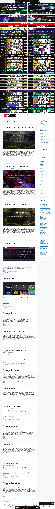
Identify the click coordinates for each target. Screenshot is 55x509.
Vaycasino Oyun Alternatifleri (45, 133)
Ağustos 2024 (42, 177)
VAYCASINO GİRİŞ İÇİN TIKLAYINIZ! (27, 23)
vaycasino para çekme (42, 242)
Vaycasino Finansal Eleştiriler (45, 142)
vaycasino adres (46, 210)
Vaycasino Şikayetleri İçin (13, 271)
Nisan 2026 (42, 162)
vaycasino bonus (43, 218)
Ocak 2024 (41, 187)
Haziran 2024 (42, 180)
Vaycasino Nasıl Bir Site (11, 464)
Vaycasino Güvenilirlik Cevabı (45, 137)
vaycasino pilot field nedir (17, 236)
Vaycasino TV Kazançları (44, 140)
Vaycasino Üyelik (9, 444)
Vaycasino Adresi (43, 123)
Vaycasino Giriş (42, 124)
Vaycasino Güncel (43, 232)
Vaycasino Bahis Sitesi (7, 476)
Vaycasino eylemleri (7, 306)
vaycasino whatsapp (43, 249)
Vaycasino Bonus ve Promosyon (14, 331)
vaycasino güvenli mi (43, 235)
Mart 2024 (41, 184)
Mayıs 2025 (42, 167)
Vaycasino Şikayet (24, 236)
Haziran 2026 (42, 161)
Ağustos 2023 (42, 194)
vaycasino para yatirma (43, 241)
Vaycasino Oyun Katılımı (44, 129)
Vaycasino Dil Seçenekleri (44, 130)
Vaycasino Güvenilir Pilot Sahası (14, 204)
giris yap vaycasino (42, 206)
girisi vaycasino (42, 205)
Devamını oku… (25, 194)
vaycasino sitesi (42, 244)
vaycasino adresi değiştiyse (8, 197)
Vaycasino (5, 270)
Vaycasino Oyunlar (9, 243)
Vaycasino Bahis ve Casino (8, 419)
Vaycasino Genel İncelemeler (44, 139)
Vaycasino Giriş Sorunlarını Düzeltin (9, 363)
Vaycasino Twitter (9, 313)
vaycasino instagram (43, 236)
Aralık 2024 (41, 171)
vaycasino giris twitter (43, 224)
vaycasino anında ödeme (42, 213)
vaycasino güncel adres (43, 233)
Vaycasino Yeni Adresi (11, 426)
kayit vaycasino (42, 209)
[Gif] (27, 55)
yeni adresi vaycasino (43, 254)
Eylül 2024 (41, 175)
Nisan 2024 (42, 183)
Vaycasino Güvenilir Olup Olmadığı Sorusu (18, 127)
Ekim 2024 (41, 174)
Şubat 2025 (42, 168)
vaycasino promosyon (44, 243)
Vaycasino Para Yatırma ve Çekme (15, 351)
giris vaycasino (48, 205)
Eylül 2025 (41, 164)
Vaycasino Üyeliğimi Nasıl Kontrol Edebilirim (17, 381)
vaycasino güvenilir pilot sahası (8, 236)
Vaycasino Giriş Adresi (11, 370)
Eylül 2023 (41, 193)
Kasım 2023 (42, 190)
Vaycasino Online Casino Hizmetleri (15, 166)
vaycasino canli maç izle (43, 219)
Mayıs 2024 (42, 181)
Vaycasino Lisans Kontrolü (44, 143)
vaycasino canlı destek (43, 220)
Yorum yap (6, 160)
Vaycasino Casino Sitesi (11, 483)
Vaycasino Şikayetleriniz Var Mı (8, 437)
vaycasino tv (41, 247)
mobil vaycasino (48, 209)
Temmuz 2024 (42, 178)
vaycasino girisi (43, 223)
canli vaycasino (43, 204)
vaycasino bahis (15, 197)
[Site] (13, 40)
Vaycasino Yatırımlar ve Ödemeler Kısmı (15, 324)
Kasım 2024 (42, 172)
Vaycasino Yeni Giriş (10, 388)
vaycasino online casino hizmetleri (23, 197)
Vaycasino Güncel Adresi (12, 406)
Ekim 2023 (41, 191)
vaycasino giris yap (43, 225)
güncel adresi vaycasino (45, 208)
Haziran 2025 (42, 165)
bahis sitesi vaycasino (44, 202)
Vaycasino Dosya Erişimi (44, 136)
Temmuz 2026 (42, 159)
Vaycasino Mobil (9, 278)
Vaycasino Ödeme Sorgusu (44, 127)
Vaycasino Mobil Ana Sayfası (16, 495)
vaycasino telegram (44, 246)
